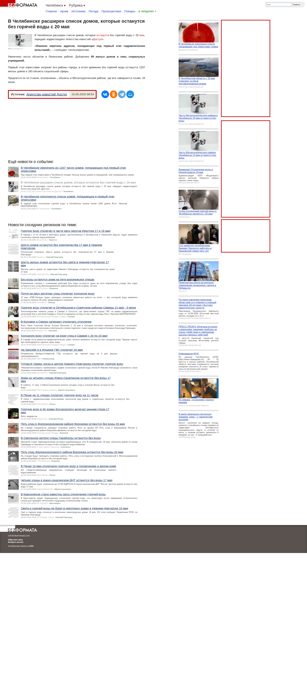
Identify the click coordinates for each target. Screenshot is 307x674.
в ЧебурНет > (147, 11)
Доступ (97, 39)
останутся (102, 35)
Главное (51, 11)
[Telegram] (122, 94)
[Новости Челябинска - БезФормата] (19, 4)
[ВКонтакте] (105, 94)
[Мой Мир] (130, 94)
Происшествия (111, 11)
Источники (78, 11)
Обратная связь (15, 540)
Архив (64, 11)
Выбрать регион (15, 542)
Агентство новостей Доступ (46, 94)
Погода (93, 11)
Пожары (129, 11)
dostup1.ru (18, 49)
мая (141, 35)
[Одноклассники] (113, 94)
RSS (32, 546)
